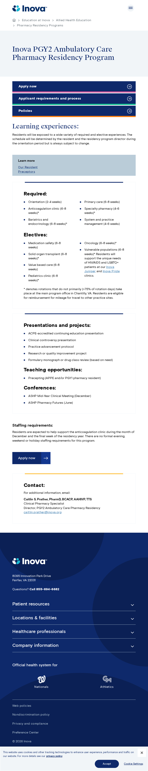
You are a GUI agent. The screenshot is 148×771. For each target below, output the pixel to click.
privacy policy (54, 756)
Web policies (21, 705)
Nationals (41, 687)
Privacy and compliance (30, 723)
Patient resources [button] (31, 604)
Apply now (27, 86)
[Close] (142, 752)
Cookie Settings (133, 763)
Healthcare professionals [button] (39, 631)
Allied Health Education (73, 20)
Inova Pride (111, 271)
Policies (25, 111)
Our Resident (28, 167)
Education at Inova (36, 20)
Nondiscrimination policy (31, 714)
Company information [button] (35, 645)
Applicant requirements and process (49, 98)
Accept (107, 763)
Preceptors (26, 171)
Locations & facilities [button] (34, 618)
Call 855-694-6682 (44, 589)
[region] (74, 759)
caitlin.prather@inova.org (42, 512)
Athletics (107, 687)
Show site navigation (130, 8)
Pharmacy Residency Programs (40, 25)
